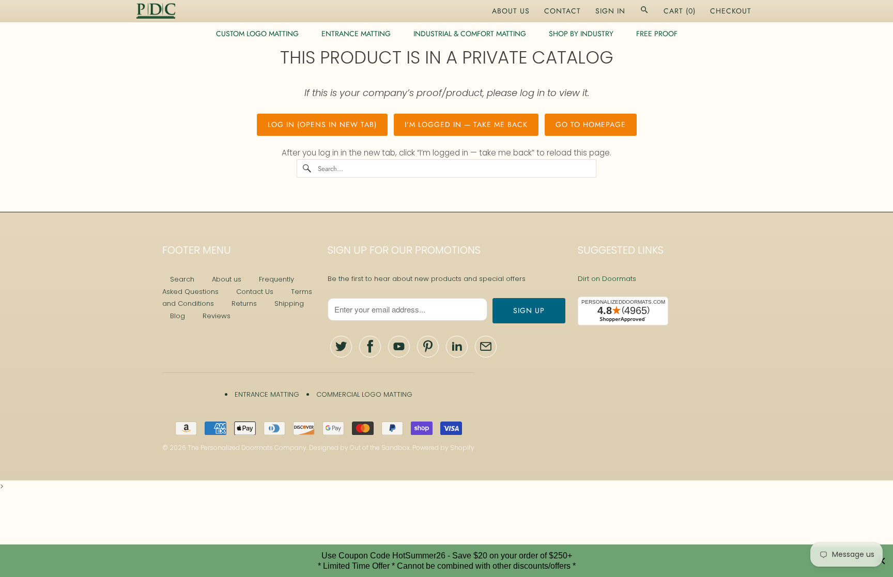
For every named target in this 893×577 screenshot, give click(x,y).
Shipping (289, 303)
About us (226, 279)
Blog (177, 316)
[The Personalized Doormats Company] (155, 11)
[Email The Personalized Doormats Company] (486, 346)
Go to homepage (591, 124)
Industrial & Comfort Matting (469, 33)
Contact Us (254, 292)
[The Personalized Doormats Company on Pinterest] (428, 346)
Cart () (680, 11)
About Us (511, 11)
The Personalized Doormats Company (247, 447)
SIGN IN (610, 11)
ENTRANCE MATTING (356, 33)
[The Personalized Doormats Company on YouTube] (399, 346)
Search (182, 279)
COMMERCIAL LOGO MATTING (364, 394)
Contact (562, 11)
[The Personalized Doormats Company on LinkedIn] (457, 346)
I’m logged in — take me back (466, 124)
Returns (244, 303)
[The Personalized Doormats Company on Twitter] (341, 346)
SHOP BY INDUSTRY (581, 33)
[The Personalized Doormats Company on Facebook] (370, 346)
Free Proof (657, 33)
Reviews (216, 316)
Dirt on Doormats (607, 279)
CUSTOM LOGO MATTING (257, 33)
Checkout (730, 11)
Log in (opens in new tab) (322, 124)
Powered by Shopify (443, 447)
